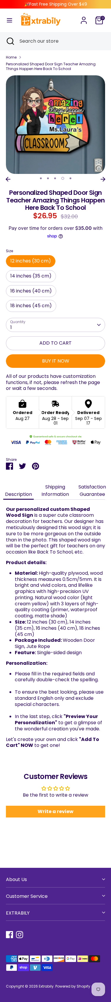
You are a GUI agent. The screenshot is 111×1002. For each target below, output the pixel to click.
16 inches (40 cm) (31, 291)
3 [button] (55, 178)
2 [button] (48, 178)
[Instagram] (19, 934)
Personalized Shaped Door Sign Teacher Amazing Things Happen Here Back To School (51, 66)
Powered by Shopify (72, 986)
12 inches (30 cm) (30, 260)
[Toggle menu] (9, 20)
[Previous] (8, 179)
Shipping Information (55, 490)
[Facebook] (9, 934)
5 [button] (70, 178)
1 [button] (41, 178)
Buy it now (55, 361)
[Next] (103, 179)
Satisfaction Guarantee (92, 490)
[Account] (84, 17)
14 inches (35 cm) (31, 275)
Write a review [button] (55, 811)
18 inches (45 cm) (31, 305)
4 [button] (62, 178)
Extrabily (46, 986)
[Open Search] (9, 41)
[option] (55, 124)
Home (11, 57)
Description (18, 494)
